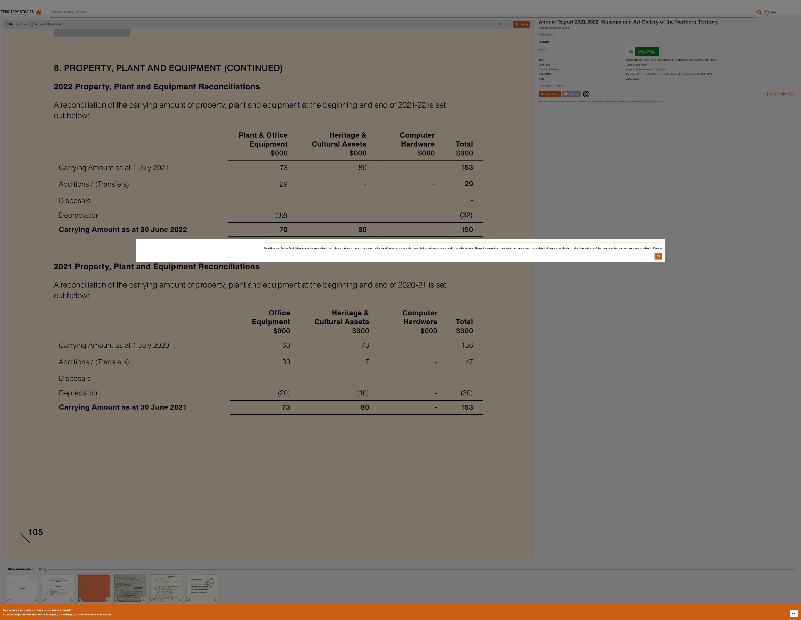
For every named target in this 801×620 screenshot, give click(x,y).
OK (658, 256)
